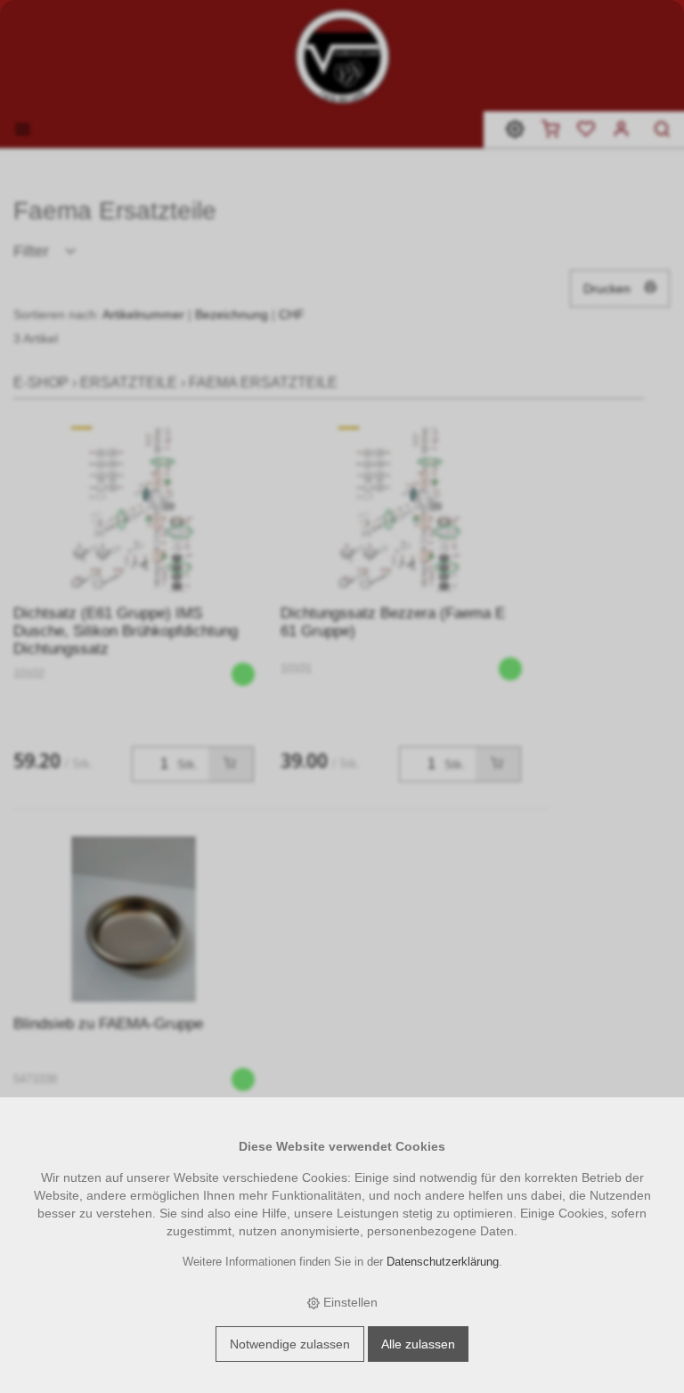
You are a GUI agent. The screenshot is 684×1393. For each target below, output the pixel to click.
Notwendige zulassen (290, 1344)
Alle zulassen (418, 1344)
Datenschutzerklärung (443, 1262)
